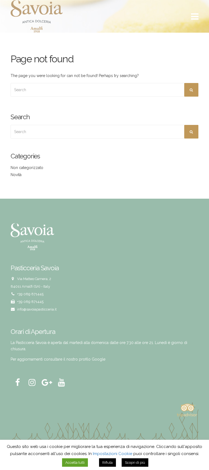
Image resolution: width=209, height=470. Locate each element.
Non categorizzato (27, 167)
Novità (16, 175)
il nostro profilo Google (84, 359)
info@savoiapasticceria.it (37, 309)
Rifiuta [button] (107, 462)
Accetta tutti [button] (75, 462)
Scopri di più (135, 462)
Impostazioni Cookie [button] (112, 453)
